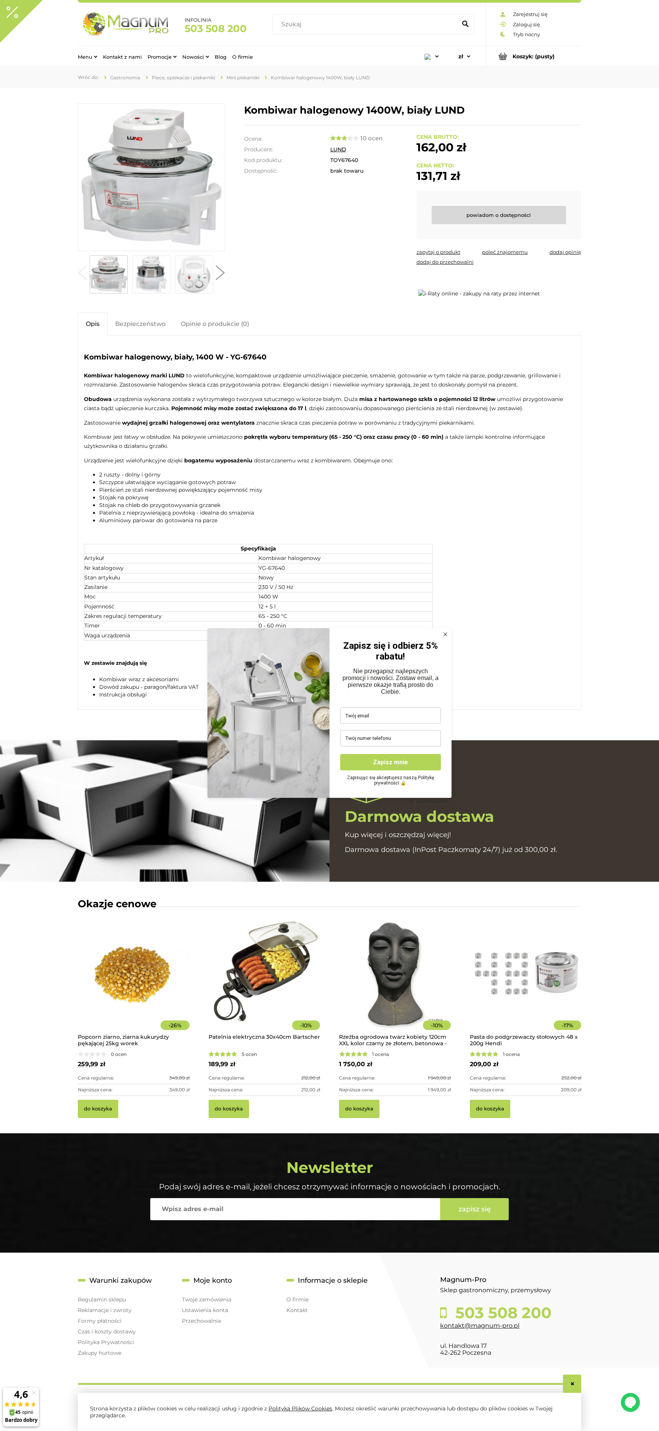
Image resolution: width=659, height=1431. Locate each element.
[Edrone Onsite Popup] (329, 715)
